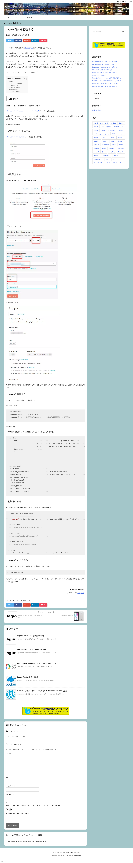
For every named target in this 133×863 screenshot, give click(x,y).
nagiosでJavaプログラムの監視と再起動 (31, 649)
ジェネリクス (117, 159)
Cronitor (10, 81)
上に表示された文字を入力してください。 (19, 813)
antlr (106, 123)
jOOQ (120, 141)
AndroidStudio (98, 123)
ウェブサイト (10, 794)
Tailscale (120, 152)
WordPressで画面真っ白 (99, 75)
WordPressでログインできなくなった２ (104, 72)
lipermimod (105, 145)
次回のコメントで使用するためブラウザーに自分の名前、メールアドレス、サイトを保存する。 (35, 805)
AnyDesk (113, 123)
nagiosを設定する (15, 87)
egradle (108, 126)
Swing (104, 152)
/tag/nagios (29, 48)
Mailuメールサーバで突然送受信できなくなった (107, 80)
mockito (96, 148)
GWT (113, 134)
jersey (105, 141)
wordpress (97, 159)
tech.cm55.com (97, 110)
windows (106, 155)
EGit (102, 126)
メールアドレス (11, 786)
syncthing (112, 152)
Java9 (120, 137)
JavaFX (96, 141)
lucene (114, 145)
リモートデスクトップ (114, 163)
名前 (8, 777)
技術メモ (74, 589)
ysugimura (80, 593)
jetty (112, 141)
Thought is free (77, 855)
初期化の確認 (14, 89)
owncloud (112, 148)
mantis (121, 145)
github (96, 130)
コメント (8, 753)
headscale (120, 134)
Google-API (111, 130)
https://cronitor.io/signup (15, 137)
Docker (121, 123)
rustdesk (96, 152)
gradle (121, 130)
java (104, 137)
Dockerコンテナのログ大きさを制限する (104, 67)
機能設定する (14, 85)
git (122, 126)
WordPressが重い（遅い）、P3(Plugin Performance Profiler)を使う (42, 691)
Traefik (96, 155)
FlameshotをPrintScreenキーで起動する (104, 64)
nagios (82, 589)
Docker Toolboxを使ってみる (27, 677)
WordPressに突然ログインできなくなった (105, 83)
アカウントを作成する (16, 83)
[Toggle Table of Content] (24, 79)
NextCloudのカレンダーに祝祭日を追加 (104, 86)
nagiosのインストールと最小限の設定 (30, 636)
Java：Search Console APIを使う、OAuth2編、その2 (36, 663)
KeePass (96, 145)
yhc (106, 159)
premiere (121, 148)
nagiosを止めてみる (16, 91)
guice (107, 134)
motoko (103, 148)
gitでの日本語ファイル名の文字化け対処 (104, 61)
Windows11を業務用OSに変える (102, 70)
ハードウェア (98, 163)
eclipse (96, 126)
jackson (96, 137)
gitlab (103, 130)
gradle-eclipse (98, 134)
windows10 (117, 155)
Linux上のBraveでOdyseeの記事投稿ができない (107, 78)
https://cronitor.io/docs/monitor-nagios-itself (22, 111)
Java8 (112, 137)
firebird (116, 126)
